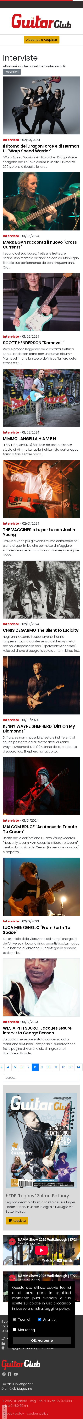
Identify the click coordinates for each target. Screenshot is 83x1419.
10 (48, 1067)
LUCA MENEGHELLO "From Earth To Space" (36, 930)
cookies (4, 1412)
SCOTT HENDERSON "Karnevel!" (33, 343)
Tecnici (24, 1319)
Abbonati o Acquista (41, 39)
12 (63, 1067)
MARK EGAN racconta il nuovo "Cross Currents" (40, 244)
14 (78, 1067)
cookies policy (37, 1413)
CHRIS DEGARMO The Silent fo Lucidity (41, 630)
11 (56, 1067)
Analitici (49, 1319)
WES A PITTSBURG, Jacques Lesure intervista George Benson (37, 1030)
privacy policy (13, 1413)
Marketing (26, 1329)
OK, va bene (42, 1340)
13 (70, 1067)
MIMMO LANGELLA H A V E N (29, 438)
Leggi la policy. (57, 1308)
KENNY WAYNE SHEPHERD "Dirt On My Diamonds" (39, 728)
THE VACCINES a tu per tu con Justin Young (39, 532)
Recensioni (12, 72)
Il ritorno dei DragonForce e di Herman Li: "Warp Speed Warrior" (41, 148)
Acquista (19, 1220)
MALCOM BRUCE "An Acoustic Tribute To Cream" (40, 829)
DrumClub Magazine (17, 1388)
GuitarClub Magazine (17, 1384)
